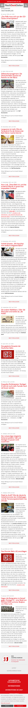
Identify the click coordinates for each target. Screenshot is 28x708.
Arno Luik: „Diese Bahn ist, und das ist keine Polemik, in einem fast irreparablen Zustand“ (13, 186)
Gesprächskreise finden (14, 670)
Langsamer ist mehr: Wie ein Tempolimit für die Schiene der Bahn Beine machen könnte (12, 131)
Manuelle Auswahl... (6, 703)
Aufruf (14, 668)
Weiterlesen (14, 65)
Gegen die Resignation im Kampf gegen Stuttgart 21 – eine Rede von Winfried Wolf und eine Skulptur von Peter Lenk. (14, 601)
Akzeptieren (20, 705)
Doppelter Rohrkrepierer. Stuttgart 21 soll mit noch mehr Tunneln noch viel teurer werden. (14, 386)
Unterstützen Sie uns (14, 1)
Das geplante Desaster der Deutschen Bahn (11, 347)
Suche (26, 5)
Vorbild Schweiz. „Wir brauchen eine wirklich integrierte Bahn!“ (12, 245)
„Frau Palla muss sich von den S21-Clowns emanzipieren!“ (13, 17)
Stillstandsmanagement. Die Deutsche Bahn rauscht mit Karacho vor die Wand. (11, 76)
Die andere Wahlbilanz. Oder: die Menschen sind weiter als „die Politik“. (13, 312)
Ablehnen (7, 705)
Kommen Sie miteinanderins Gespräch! (18, 660)
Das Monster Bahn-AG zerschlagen (14, 551)
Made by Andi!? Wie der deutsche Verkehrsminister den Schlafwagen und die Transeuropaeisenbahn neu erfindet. (14, 498)
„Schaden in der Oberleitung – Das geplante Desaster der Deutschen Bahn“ (11, 214)
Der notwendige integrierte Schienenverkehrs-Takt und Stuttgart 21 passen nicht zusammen (11, 439)
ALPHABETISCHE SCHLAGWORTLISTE (14, 681)
